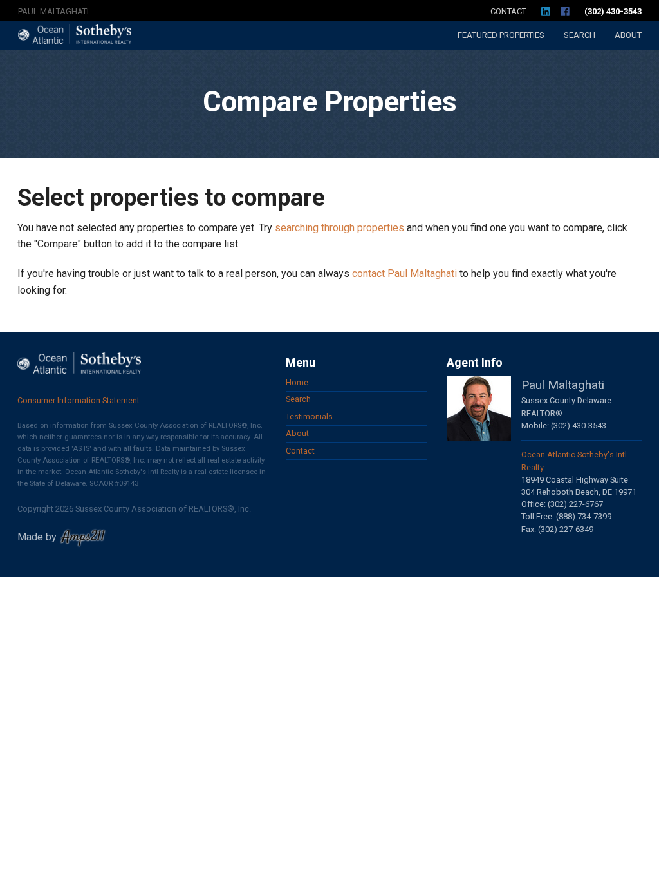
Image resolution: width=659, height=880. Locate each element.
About (628, 35)
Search (579, 35)
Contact (508, 11)
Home (297, 382)
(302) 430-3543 (613, 11)
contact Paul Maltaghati (404, 273)
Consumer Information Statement (78, 400)
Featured (501, 35)
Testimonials (309, 416)
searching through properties (339, 228)
